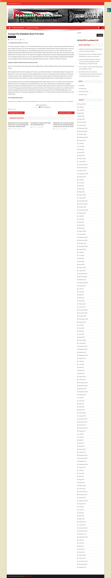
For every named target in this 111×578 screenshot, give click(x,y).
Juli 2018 (81, 397)
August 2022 (82, 249)
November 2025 (83, 131)
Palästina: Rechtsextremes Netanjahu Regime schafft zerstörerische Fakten (91, 50)
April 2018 (81, 407)
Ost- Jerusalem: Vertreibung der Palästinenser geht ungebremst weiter (91, 68)
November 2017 (83, 422)
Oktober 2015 (82, 497)
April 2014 (81, 549)
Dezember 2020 (83, 310)
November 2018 (83, 385)
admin (23, 39)
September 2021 (83, 282)
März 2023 (82, 228)
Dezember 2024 (83, 164)
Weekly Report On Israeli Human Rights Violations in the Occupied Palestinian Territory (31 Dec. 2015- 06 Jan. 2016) (63, 124)
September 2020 (83, 319)
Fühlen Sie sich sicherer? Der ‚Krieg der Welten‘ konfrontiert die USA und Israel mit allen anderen (67, 113)
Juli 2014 (81, 540)
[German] (85, 40)
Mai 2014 (81, 546)
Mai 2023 (81, 222)
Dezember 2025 (83, 128)
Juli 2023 (81, 216)
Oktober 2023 (82, 207)
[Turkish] (97, 40)
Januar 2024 (82, 198)
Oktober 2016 (82, 461)
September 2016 (83, 464)
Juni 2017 (81, 437)
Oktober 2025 (82, 134)
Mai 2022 (81, 258)
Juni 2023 (81, 219)
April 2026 (81, 116)
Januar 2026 (82, 125)
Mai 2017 (81, 440)
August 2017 (82, 431)
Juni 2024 (81, 182)
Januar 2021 (82, 307)
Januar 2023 (82, 234)
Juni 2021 (81, 291)
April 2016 (81, 479)
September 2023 (83, 210)
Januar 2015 (82, 525)
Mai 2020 (81, 331)
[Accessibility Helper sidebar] (109, 10)
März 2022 (82, 264)
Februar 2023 (82, 231)
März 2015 (82, 519)
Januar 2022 (82, 270)
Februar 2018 (82, 413)
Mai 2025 (81, 149)
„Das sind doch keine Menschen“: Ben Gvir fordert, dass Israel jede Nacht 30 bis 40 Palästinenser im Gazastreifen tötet (89, 61)
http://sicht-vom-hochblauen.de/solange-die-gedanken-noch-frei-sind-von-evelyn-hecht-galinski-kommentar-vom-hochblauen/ (41, 101)
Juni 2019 (81, 364)
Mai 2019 (81, 367)
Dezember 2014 (83, 528)
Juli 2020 (81, 325)
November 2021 (83, 276)
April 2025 (81, 152)
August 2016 (82, 467)
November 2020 (83, 313)
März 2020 (82, 337)
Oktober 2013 (82, 567)
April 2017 (81, 443)
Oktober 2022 (82, 243)
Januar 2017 (82, 452)
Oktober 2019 (82, 352)
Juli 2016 (81, 470)
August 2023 (82, 213)
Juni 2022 (81, 255)
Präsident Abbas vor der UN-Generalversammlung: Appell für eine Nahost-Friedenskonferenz (17, 113)
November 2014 (83, 531)
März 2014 (82, 552)
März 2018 (82, 410)
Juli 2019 (81, 361)
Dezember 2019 (83, 346)
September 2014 (83, 537)
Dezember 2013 (83, 561)
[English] (80, 40)
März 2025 (82, 155)
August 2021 (82, 285)
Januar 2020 (82, 343)
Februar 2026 (82, 122)
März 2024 (82, 192)
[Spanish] (95, 40)
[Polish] (89, 40)
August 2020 (82, 322)
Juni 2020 (81, 328)
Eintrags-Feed (82, 88)
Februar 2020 (82, 340)
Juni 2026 (81, 110)
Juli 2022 (81, 252)
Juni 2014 (81, 543)
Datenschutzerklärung (18, 27)
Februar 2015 (82, 522)
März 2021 (82, 300)
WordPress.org (83, 94)
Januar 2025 (82, 161)
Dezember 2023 (83, 201)
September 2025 (83, 137)
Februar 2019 (82, 376)
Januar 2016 (82, 488)
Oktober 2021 (82, 279)
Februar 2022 (82, 267)
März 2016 (82, 482)
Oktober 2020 (82, 316)
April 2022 (81, 261)
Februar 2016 (82, 485)
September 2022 (83, 246)
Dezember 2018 (83, 382)
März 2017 (82, 446)
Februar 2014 (82, 555)
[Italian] (87, 40)
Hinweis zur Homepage (33, 27)
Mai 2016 (81, 476)
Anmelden (82, 85)
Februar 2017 (82, 449)
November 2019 (83, 349)
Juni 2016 (81, 473)
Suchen (79, 32)
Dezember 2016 (83, 455)
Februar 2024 (82, 195)
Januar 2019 (82, 379)
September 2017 (83, 428)
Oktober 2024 (82, 170)
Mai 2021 (81, 294)
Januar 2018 (82, 416)
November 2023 (83, 204)
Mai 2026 (81, 113)
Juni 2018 (81, 400)
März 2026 (82, 119)
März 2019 (82, 373)
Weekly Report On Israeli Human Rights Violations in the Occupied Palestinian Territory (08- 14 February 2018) (18, 124)
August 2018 (82, 394)
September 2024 (83, 173)
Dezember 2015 (83, 491)
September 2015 (83, 500)
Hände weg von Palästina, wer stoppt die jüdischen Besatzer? (41, 123)
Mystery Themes (28, 576)
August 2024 (82, 176)
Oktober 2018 (82, 388)
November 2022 (83, 240)
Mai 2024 (81, 185)
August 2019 (82, 358)
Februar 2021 (82, 304)
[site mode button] (99, 27)
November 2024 (83, 167)
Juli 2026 (81, 107)
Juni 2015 (81, 509)
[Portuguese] (91, 40)
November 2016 (83, 458)
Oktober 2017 (82, 425)
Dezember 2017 (83, 419)
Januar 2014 (82, 558)
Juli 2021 (81, 288)
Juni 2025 (81, 146)
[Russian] (93, 40)
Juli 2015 (81, 506)
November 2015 (83, 494)
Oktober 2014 (82, 534)
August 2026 (82, 104)
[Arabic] (78, 40)
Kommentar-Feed (83, 91)
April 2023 (81, 225)
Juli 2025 (81, 143)
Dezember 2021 (83, 273)
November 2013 (83, 564)
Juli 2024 (81, 179)
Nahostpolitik (12, 36)
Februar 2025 (82, 158)
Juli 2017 (81, 434)
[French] (83, 40)
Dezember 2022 (83, 237)
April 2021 (81, 297)
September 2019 (83, 355)
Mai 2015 (81, 513)
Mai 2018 (81, 403)
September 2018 (83, 391)
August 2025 (82, 140)
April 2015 (81, 516)
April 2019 (81, 370)
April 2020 (81, 334)
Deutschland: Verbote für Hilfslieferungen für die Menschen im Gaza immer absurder (90, 55)
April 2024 (81, 189)
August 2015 (82, 503)
